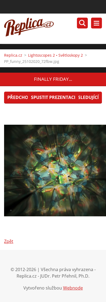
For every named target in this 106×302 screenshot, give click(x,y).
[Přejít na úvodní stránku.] (55, 29)
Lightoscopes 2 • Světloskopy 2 (55, 55)
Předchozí (19, 97)
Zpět (8, 241)
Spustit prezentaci (53, 97)
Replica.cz (13, 55)
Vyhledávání (82, 23)
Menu (96, 23)
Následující (85, 97)
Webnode (73, 288)
